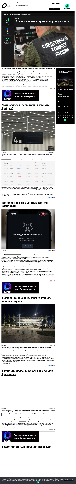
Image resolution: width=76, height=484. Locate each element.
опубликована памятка (21, 360)
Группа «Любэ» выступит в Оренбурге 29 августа (65, 94)
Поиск (54, 8)
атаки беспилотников (49, 193)
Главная (5, 14)
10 (58, 115)
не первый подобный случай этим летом (19, 272)
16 (72, 115)
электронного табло (6, 159)
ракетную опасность (30, 193)
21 (67, 117)
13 (65, 115)
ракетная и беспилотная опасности (12, 254)
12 (63, 115)
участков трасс (22, 421)
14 (67, 115)
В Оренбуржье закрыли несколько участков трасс (26, 446)
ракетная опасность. (38, 419)
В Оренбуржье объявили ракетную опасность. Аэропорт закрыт (64, 72)
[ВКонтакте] (7, 29)
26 (63, 119)
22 (69, 117)
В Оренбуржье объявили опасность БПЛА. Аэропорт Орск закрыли (27, 372)
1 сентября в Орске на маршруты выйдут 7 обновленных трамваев (64, 97)
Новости (9, 14)
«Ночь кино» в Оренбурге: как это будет (64, 101)
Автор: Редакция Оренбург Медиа (7, 43)
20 (65, 117)
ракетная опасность (36, 357)
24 (58, 119)
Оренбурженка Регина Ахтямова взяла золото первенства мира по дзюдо (65, 90)
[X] (52, 88)
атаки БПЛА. (4, 358)
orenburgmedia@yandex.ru (23, 5)
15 (69, 115)
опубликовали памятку (19, 423)
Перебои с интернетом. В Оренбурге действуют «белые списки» (25, 204)
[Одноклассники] (7, 31)
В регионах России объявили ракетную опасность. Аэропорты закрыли (26, 299)
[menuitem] (4, 12)
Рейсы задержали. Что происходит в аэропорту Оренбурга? (25, 106)
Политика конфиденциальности (67, 480)
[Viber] (54, 88)
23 (72, 117)
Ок (38, 482)
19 (63, 117)
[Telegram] (7, 33)
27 (65, 119)
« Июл (58, 106)
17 (58, 117)
